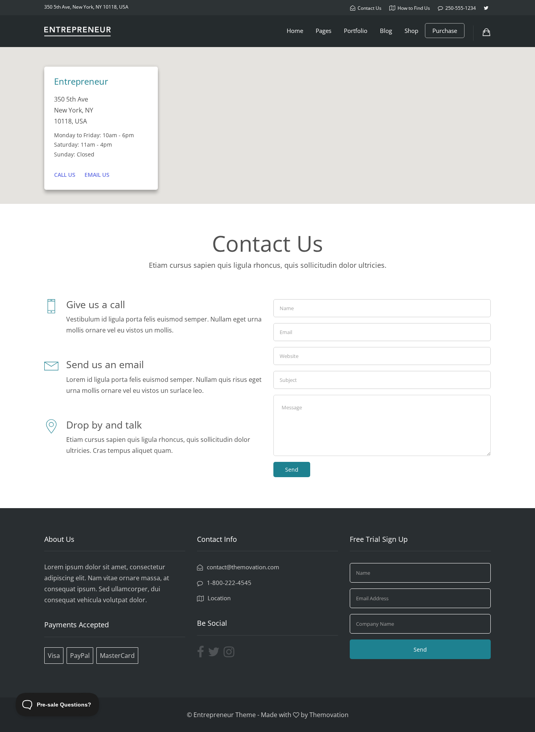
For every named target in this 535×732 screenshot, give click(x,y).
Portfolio (355, 31)
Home (295, 31)
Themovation (329, 714)
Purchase (444, 31)
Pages (323, 31)
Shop (411, 31)
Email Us (97, 174)
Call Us (64, 174)
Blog (386, 31)
